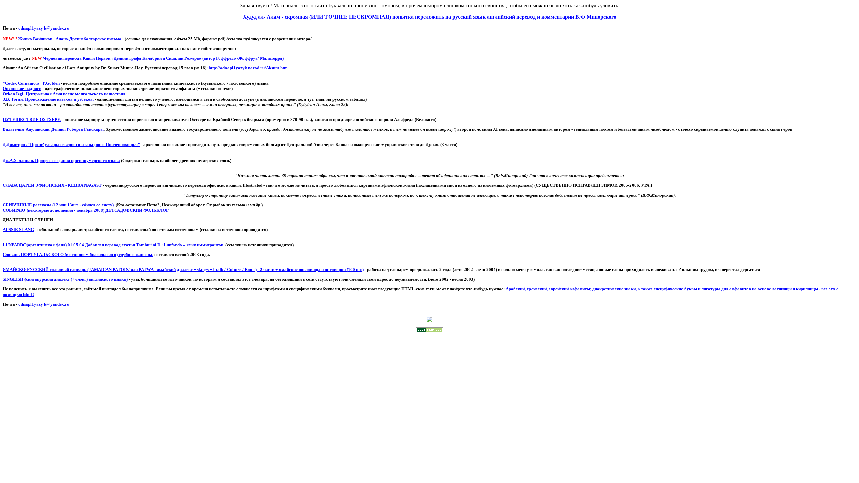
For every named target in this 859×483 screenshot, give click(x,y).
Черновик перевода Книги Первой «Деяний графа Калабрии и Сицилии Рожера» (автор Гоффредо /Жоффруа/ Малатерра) (163, 58)
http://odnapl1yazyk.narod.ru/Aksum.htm (248, 67)
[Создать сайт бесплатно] (429, 330)
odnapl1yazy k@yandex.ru (43, 28)
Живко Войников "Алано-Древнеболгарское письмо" (71, 38)
